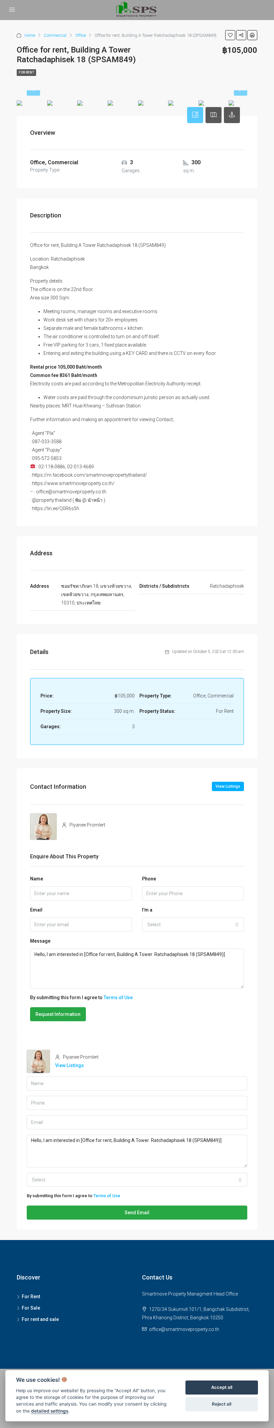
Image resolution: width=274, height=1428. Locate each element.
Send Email (137, 1212)
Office (80, 35)
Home (29, 35)
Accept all (221, 1387)
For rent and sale (40, 1319)
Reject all (221, 1404)
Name (36, 878)
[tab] (195, 115)
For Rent (26, 72)
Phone (149, 878)
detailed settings (49, 1411)
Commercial (55, 35)
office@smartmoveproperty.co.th (184, 1329)
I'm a (147, 910)
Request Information (58, 1014)
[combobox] (193, 925)
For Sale (31, 1308)
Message (40, 941)
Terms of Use (118, 997)
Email (36, 910)
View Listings (228, 786)
